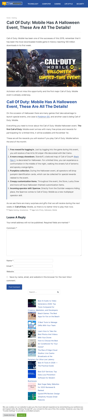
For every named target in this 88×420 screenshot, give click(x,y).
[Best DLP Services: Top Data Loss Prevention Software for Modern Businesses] (32, 374)
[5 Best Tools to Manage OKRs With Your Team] (32, 325)
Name (10, 260)
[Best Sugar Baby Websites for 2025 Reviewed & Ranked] (32, 387)
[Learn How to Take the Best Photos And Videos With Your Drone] (32, 334)
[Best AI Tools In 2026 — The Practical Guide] (32, 365)
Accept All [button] (21, 415)
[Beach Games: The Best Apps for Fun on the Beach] (32, 316)
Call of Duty (39, 210)
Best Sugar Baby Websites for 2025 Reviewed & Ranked (48, 387)
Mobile (54, 210)
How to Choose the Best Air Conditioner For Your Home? (48, 344)
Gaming (14, 18)
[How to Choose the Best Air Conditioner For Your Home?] (32, 343)
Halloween (48, 210)
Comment (12, 228)
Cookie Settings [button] (9, 415)
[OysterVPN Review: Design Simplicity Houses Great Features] (32, 396)
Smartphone (24, 210)
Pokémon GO (44, 117)
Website (10, 271)
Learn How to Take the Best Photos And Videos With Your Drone (48, 334)
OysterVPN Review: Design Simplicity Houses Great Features (49, 397)
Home (9, 18)
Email (10, 266)
